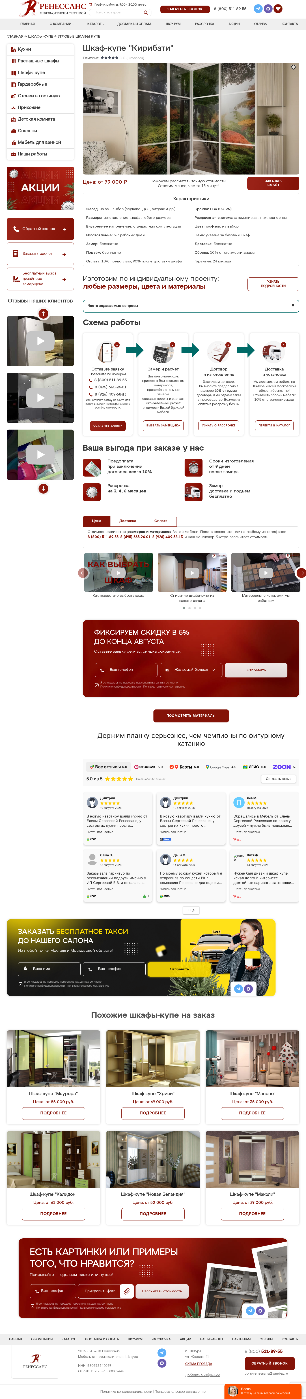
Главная (27, 24)
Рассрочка (204, 24)
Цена (96, 521)
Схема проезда (198, 1364)
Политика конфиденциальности (126, 1391)
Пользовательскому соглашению (164, 687)
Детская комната (36, 119)
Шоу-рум (173, 24)
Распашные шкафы (38, 61)
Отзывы (260, 24)
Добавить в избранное (202, 1375)
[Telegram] (258, 9)
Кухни (24, 49)
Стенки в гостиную (39, 96)
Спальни (27, 131)
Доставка (127, 521)
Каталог (94, 24)
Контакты (290, 24)
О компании (60, 24)
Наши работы (32, 154)
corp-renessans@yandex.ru (266, 1373)
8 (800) (264, 1351)
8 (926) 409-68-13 (230, 15)
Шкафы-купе (40, 36)
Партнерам (241, 1339)
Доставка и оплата (134, 24)
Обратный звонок (270, 1363)
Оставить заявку (107, 426)
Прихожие (29, 107)
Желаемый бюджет (192, 670)
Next (43, 488)
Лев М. (252, 798)
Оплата (161, 521)
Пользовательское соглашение (180, 1391)
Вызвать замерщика (163, 425)
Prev (43, 313)
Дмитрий (180, 798)
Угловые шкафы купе (79, 36)
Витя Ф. (253, 855)
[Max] (268, 9)
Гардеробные (32, 84)
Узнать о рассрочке (219, 425)
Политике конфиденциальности (120, 687)
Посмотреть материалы (191, 716)
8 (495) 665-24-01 (230, 3)
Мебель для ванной (39, 142)
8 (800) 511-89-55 (230, 9)
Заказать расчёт (273, 183)
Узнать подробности (273, 284)
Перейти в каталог (274, 425)
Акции (234, 24)
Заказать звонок (185, 9)
